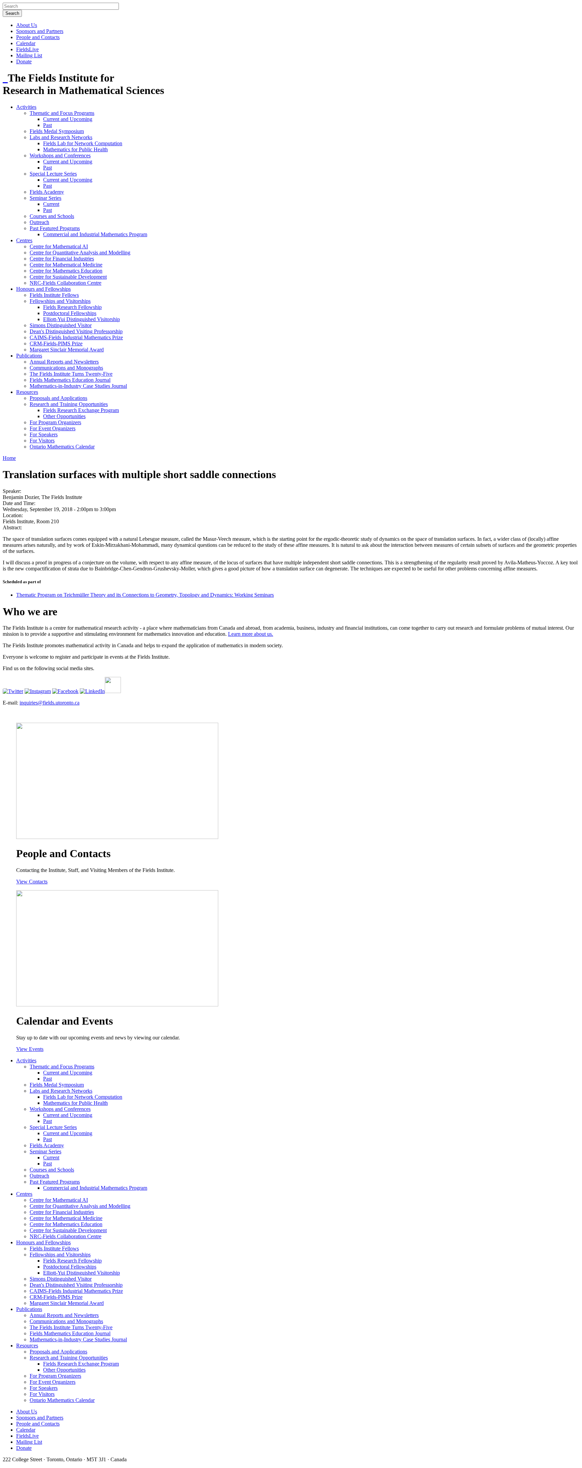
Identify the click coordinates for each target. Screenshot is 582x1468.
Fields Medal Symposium (57, 131)
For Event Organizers (52, 428)
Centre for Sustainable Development (68, 277)
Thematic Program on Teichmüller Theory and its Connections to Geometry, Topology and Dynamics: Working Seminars (145, 595)
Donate (24, 61)
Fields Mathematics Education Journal (70, 380)
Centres (24, 240)
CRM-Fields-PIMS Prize (56, 343)
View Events (29, 1049)
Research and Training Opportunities (69, 404)
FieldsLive (27, 49)
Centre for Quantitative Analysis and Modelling (80, 252)
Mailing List (29, 55)
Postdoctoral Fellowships (69, 313)
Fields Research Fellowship (72, 307)
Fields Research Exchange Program (81, 410)
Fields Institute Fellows (54, 295)
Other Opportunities (64, 416)
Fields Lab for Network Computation (82, 143)
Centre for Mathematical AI (59, 246)
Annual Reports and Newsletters (64, 362)
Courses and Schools (52, 216)
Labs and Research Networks (61, 137)
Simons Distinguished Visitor (61, 325)
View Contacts (31, 881)
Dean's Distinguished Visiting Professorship (76, 331)
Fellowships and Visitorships (60, 301)
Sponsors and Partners (39, 31)
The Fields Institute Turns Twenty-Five (71, 374)
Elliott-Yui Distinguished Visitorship (81, 319)
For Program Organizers (55, 422)
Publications (29, 355)
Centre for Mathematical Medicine (66, 265)
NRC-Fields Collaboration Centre (65, 283)
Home (9, 458)
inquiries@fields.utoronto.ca (49, 703)
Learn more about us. (250, 634)
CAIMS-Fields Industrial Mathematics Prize (76, 337)
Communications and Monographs (66, 368)
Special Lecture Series (53, 174)
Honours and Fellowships (43, 289)
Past (47, 125)
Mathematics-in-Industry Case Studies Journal (78, 386)
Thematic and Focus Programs (62, 113)
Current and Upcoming (67, 119)
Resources (27, 392)
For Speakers (44, 434)
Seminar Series (45, 198)
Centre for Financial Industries (62, 258)
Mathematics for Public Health (75, 149)
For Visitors (42, 440)
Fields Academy (47, 192)
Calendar (25, 43)
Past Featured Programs (55, 228)
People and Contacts (38, 37)
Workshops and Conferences (60, 155)
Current (51, 204)
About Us (26, 25)
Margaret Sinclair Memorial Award (67, 349)
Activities (26, 107)
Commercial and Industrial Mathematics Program (95, 234)
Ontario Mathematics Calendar (62, 446)
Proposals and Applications (58, 398)
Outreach (39, 222)
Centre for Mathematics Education (66, 271)
